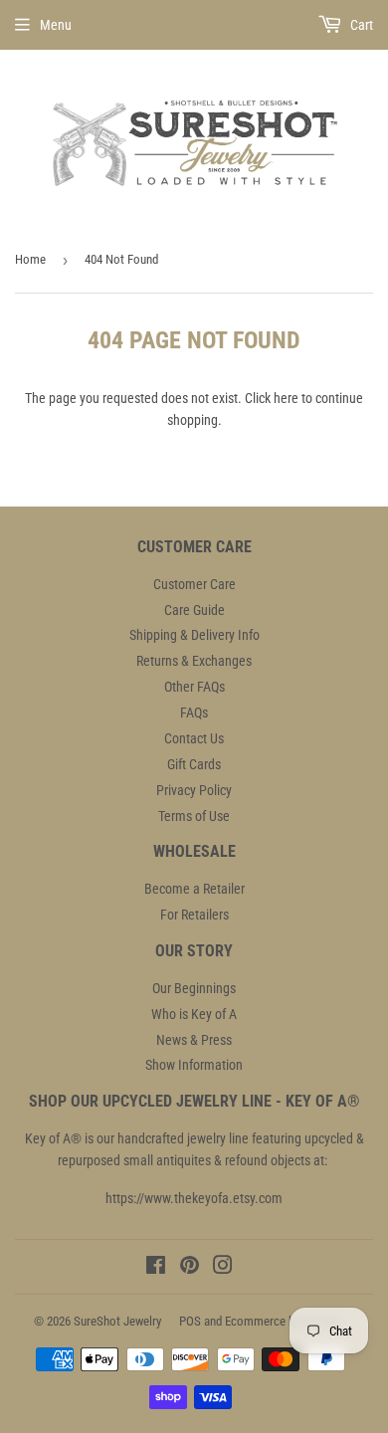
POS (190, 1321)
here (286, 398)
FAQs (194, 712)
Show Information (194, 1065)
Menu (56, 25)
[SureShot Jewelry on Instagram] (223, 1268)
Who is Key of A (194, 1014)
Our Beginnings (194, 988)
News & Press (194, 1040)
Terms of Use (194, 816)
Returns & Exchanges (194, 661)
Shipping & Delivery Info (194, 635)
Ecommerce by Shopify (282, 1321)
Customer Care (194, 584)
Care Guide (194, 610)
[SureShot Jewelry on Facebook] (155, 1268)
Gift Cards (194, 764)
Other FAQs (194, 687)
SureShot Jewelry (117, 1321)
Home (30, 259)
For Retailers (194, 914)
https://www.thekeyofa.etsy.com (194, 1198)
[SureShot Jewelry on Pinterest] (189, 1268)
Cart (360, 25)
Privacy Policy (194, 790)
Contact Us (194, 738)
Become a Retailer (194, 889)
